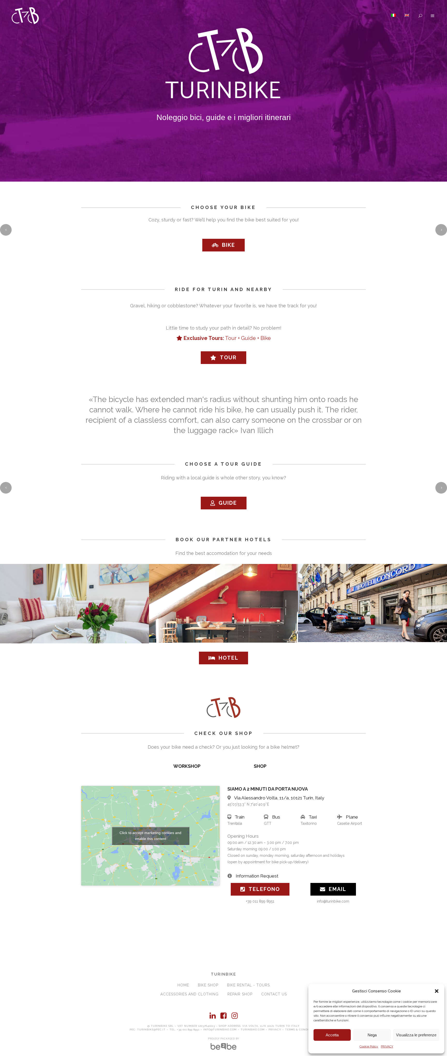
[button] (436, 991)
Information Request (257, 876)
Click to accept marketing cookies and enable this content (150, 836)
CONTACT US (274, 994)
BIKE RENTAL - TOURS (248, 985)
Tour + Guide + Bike (227, 338)
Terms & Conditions (301, 1029)
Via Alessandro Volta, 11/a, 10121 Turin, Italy (279, 797)
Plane (352, 817)
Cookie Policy (369, 1046)
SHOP (260, 766)
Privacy (275, 1029)
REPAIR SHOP (239, 994)
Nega (372, 1035)
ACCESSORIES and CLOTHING (189, 994)
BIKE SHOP (208, 985)
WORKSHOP (186, 766)
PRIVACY (387, 1046)
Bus (276, 817)
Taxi (313, 817)
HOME (183, 985)
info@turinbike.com (220, 1029)
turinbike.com (253, 1029)
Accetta (332, 1035)
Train (239, 817)
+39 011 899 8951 (188, 1029)
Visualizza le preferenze (416, 1035)
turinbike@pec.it (151, 1029)
